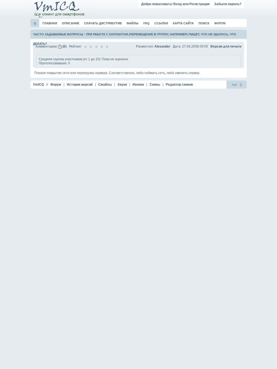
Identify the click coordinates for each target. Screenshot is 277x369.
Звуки (122, 84)
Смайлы (105, 84)
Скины (155, 84)
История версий (80, 84)
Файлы (132, 23)
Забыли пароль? (227, 4)
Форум (219, 23)
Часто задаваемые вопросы (58, 34)
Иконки (138, 84)
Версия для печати (225, 46)
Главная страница (35, 23)
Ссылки (161, 23)
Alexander (162, 46)
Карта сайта (183, 23)
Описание (70, 23)
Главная (49, 23)
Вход (177, 4)
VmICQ (38, 84)
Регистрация (199, 4)
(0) (64, 46)
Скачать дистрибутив (103, 23)
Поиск (204, 23)
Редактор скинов (179, 84)
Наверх (236, 84)
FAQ (146, 23)
